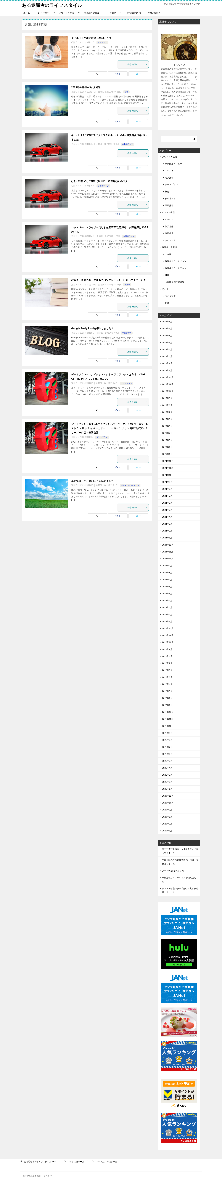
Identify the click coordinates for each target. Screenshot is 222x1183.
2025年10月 (168, 391)
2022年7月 (167, 663)
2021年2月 (167, 782)
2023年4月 (167, 600)
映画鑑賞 (169, 233)
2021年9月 (167, 733)
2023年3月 (167, 607)
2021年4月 (167, 768)
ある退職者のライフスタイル (52, 5)
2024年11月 (167, 468)
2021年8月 (167, 740)
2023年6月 (167, 586)
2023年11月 (167, 552)
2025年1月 (167, 454)
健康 (167, 275)
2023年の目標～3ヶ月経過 (86, 87)
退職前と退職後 (91, 13)
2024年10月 (168, 475)
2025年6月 (167, 419)
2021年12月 (168, 712)
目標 (126, 92)
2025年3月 (167, 440)
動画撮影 (169, 205)
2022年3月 (167, 691)
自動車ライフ (127, 144)
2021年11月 (167, 719)
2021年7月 (167, 747)
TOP (40, 1161)
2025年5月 (167, 426)
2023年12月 (168, 545)
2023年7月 (167, 579)
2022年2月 (167, 698)
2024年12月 (168, 461)
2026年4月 (167, 349)
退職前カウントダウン (175, 261)
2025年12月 (168, 377)
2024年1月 (167, 537)
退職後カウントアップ (130, 485)
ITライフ (169, 219)
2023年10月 (168, 558)
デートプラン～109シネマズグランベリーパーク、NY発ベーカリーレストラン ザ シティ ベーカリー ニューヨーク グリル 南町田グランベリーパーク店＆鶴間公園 (109, 428)
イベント (169, 170)
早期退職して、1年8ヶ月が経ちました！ (93, 481)
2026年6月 (167, 335)
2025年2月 (167, 447)
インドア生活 (42, 13)
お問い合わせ (154, 13)
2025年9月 (167, 398)
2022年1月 (167, 705)
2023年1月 (167, 621)
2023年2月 (167, 614)
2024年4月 (167, 517)
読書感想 (169, 226)
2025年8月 (167, 405)
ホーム (26, 13)
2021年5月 (167, 761)
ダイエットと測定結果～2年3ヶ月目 (91, 38)
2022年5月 (167, 677)
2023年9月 (167, 565)
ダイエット (102, 43)
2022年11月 (167, 635)
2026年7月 (167, 328)
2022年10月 (168, 642)
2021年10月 (168, 726)
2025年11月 (167, 384)
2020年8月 (167, 817)
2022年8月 (167, 656)
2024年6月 (167, 503)
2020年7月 (167, 824)
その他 (113, 13)
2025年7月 (167, 412)
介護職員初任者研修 (174, 282)
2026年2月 (167, 363)
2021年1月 (167, 789)
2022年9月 (167, 649)
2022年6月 (167, 670)
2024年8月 (167, 489)
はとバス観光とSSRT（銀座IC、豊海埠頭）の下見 (99, 181)
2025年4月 (167, 433)
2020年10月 (168, 803)
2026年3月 (167, 356)
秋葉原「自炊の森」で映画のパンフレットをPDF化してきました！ (108, 280)
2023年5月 (167, 593)
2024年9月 (167, 482)
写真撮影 (169, 177)
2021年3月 (167, 775)
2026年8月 (167, 321)
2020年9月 (167, 809)
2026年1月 (167, 370)
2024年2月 (167, 531)
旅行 (167, 191)
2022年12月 (168, 628)
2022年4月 (167, 684)
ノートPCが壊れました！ (174, 870)
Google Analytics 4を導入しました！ (92, 328)
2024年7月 (167, 496)
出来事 (127, 285)
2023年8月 (167, 572)
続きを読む (132, 64)
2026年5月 (167, 342)
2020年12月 (168, 796)
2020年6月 (167, 830)
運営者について (134, 13)
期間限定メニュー (173, 163)
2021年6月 (167, 754)
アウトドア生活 (66, 13)
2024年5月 (167, 510)
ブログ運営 (126, 333)
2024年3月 (167, 524)
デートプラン (126, 383)
